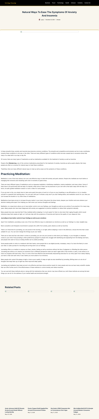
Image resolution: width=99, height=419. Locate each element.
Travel (53, 2)
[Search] (93, 2)
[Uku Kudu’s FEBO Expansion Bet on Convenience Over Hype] (61, 348)
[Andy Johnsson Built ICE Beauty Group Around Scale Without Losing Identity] (15, 348)
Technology (60, 2)
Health (67, 2)
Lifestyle (73, 2)
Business (47, 2)
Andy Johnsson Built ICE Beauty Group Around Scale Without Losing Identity (14, 410)
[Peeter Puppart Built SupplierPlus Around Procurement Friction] (38, 348)
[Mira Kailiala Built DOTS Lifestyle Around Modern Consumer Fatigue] (84, 348)
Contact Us (87, 2)
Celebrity (80, 2)
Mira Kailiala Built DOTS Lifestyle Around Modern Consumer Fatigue (83, 410)
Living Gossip (10, 3)
